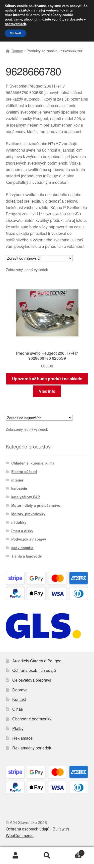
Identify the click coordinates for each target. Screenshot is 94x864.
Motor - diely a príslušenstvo (35, 505)
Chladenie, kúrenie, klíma (32, 463)
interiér (17, 480)
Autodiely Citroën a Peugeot (37, 661)
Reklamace (22, 738)
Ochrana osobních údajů (34, 670)
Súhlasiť (15, 33)
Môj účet (15, 855)
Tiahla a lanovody (26, 556)
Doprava (20, 690)
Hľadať (47, 855)
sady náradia (22, 547)
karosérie (19, 488)
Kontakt (19, 699)
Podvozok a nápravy (28, 539)
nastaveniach (15, 24)
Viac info (47, 391)
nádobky (18, 522)
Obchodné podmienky (31, 719)
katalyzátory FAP (25, 496)
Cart (72, 851)
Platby (18, 728)
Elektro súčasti (24, 471)
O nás (17, 709)
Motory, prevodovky (28, 513)
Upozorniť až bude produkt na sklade (47, 378)
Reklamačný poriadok (31, 748)
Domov (17, 50)
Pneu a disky (22, 530)
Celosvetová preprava (31, 680)
